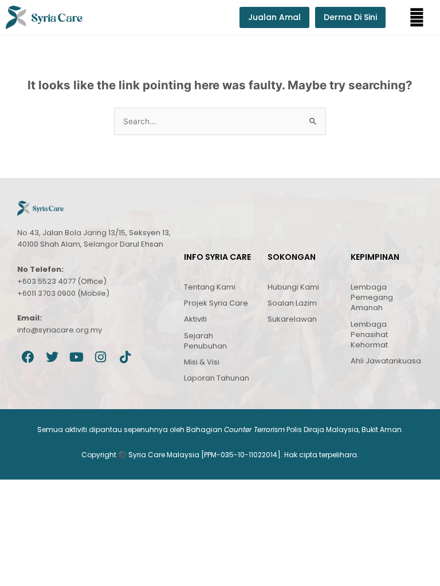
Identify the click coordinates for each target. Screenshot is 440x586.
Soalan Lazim (292, 303)
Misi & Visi (201, 362)
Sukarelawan (292, 319)
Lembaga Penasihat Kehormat (369, 334)
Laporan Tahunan (216, 378)
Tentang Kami (209, 287)
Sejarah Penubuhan (205, 340)
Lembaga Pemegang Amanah (372, 297)
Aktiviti (195, 319)
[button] (417, 17)
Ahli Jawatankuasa (386, 360)
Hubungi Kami (293, 287)
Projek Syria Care (216, 303)
